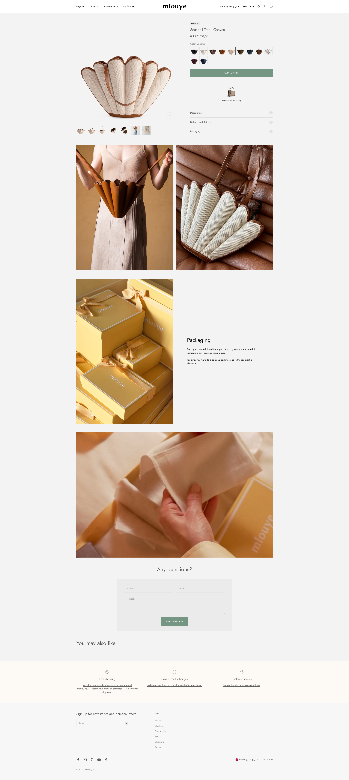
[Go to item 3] (102, 130)
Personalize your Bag (231, 100)
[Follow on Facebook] (78, 759)
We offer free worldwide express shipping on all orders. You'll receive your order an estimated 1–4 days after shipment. (107, 688)
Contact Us (160, 731)
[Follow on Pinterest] (92, 759)
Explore (127, 6)
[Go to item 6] (135, 130)
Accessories (109, 6)
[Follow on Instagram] (85, 759)
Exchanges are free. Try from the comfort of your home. (174, 685)
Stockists (159, 725)
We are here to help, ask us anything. (241, 685)
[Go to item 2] (91, 130)
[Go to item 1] (80, 130)
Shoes (92, 6)
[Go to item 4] (113, 130)
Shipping (159, 741)
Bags (78, 6)
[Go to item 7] (146, 130)
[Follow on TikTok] (106, 759)
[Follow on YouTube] (99, 759)
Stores (158, 720)
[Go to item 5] (124, 130)
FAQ (157, 736)
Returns (158, 747)
